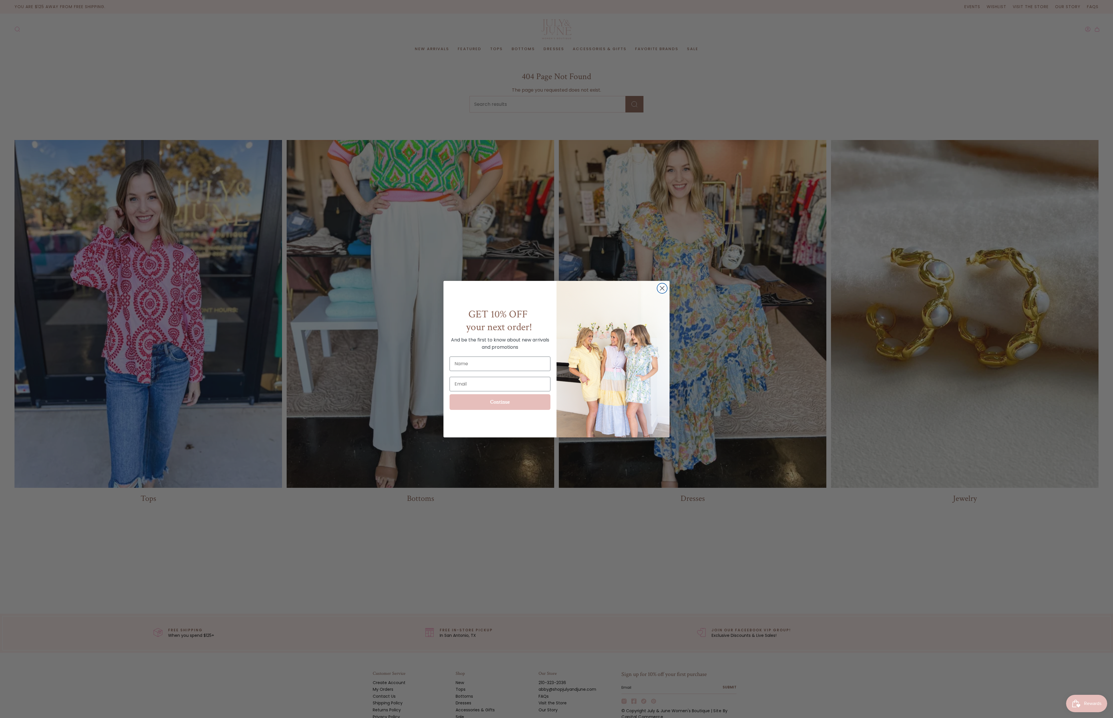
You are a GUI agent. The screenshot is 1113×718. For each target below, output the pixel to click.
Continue (500, 402)
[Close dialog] (662, 288)
